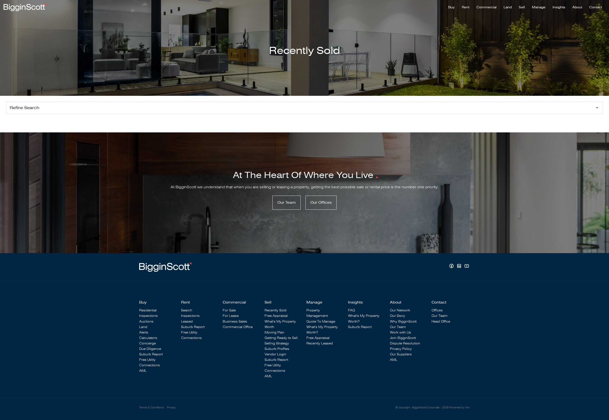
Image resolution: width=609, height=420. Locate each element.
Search (186, 310)
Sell (522, 7)
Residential (148, 310)
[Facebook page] (452, 267)
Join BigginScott (403, 338)
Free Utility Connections (149, 362)
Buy (451, 7)
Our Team (286, 202)
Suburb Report (151, 354)
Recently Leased (319, 343)
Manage (538, 7)
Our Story (397, 316)
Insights (559, 7)
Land (508, 7)
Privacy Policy (401, 349)
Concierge (147, 343)
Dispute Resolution (405, 343)
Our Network (400, 310)
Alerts (143, 332)
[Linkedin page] (459, 267)
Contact (595, 7)
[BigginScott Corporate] (25, 7)
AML (143, 371)
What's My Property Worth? (322, 329)
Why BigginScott (403, 321)
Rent (465, 7)
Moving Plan (274, 332)
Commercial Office (238, 327)
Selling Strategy (277, 343)
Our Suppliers (401, 354)
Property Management (317, 313)
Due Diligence (150, 349)
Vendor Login (275, 354)
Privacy (171, 407)
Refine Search (24, 107)
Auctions (146, 321)
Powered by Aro (459, 407)
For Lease (231, 316)
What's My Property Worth (280, 324)
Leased (187, 321)
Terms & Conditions (151, 407)
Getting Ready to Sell (281, 338)
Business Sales (235, 321)
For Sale (229, 310)
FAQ (351, 310)
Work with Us (400, 332)
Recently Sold (275, 310)
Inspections (148, 316)
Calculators (148, 338)
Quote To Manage (320, 321)
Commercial (486, 7)
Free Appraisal (276, 316)
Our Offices (321, 202)
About (577, 7)
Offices (437, 310)
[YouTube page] (466, 267)
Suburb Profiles (277, 349)
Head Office (441, 321)
